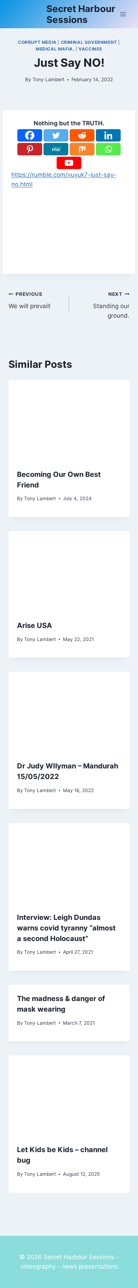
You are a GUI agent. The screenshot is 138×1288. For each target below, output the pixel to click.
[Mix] (82, 149)
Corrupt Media (37, 42)
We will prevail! (29, 300)
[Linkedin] (108, 135)
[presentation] (69, 420)
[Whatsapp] (108, 149)
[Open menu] (123, 13)
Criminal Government (89, 42)
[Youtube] (69, 163)
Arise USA (34, 625)
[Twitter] (56, 135)
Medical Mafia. (55, 49)
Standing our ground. (111, 305)
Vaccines (90, 49)
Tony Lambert (48, 79)
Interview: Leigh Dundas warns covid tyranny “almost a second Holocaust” (66, 928)
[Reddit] (82, 135)
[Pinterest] (29, 149)
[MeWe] (56, 149)
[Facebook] (29, 135)
